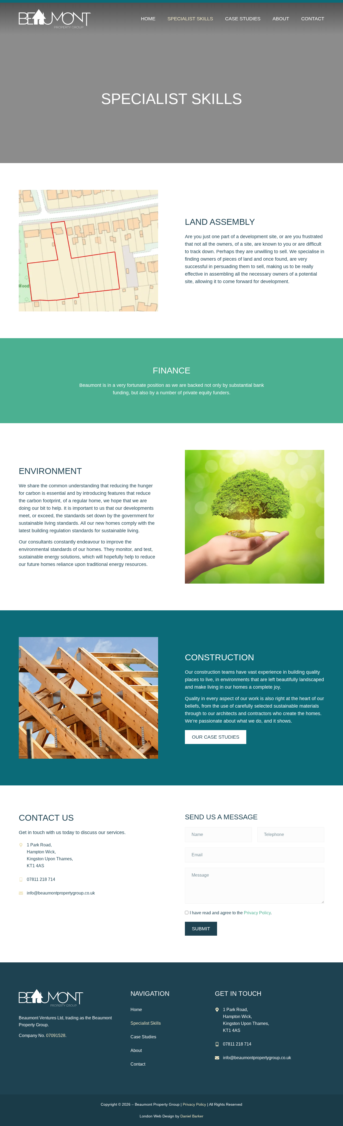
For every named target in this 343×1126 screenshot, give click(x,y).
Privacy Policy (257, 913)
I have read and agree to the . (231, 913)
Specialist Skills (190, 18)
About (281, 18)
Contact (312, 18)
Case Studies (242, 18)
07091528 (55, 1035)
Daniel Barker (191, 1116)
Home (148, 18)
